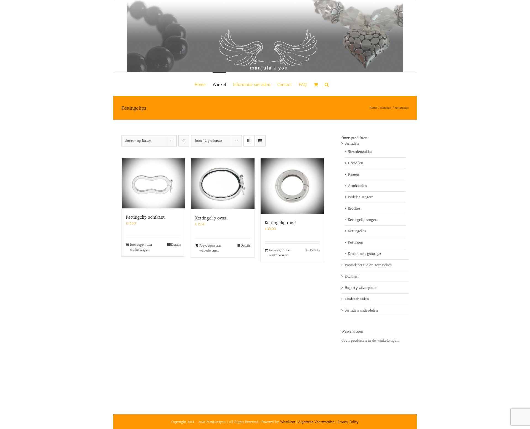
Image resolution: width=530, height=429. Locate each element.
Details (176, 245)
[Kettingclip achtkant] (153, 183)
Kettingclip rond (280, 222)
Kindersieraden (357, 299)
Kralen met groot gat (364, 254)
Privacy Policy (348, 422)
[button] (327, 84)
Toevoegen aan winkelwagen (141, 247)
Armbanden (357, 186)
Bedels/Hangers (360, 197)
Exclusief (352, 276)
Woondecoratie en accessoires (368, 265)
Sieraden (352, 143)
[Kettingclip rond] (292, 186)
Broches (354, 208)
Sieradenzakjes (360, 152)
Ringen (353, 174)
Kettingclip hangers (363, 220)
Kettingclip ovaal (211, 218)
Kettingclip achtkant (145, 217)
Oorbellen (355, 163)
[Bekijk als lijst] (260, 140)
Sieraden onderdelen (361, 310)
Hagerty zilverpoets (360, 288)
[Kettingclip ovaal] (222, 183)
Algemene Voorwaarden (316, 422)
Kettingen (355, 242)
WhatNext (287, 422)
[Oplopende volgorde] (183, 141)
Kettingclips (357, 231)
